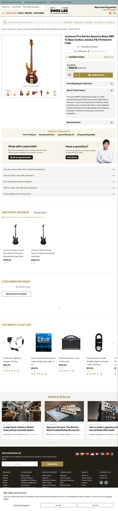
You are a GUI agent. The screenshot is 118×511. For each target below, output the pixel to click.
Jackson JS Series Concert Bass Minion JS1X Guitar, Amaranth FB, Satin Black (13, 253)
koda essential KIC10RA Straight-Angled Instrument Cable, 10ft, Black (97, 361)
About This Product (76, 90)
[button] (8, 93)
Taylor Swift (68, 22)
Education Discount (67, 480)
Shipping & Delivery (49, 480)
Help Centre (46, 475)
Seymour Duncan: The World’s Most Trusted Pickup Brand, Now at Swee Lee (63, 430)
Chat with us (72, 157)
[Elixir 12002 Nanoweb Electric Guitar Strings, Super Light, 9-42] (43, 343)
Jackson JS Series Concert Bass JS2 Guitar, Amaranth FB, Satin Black (43, 253)
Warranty (45, 487)
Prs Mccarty (98, 22)
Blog (61, 483)
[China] (108, 454)
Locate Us (103, 475)
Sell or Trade (46, 483)
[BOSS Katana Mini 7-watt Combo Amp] (71, 343)
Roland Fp (88, 22)
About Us (85, 475)
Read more (33, 434)
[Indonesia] (93, 454)
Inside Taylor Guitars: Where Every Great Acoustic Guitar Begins (19, 430)
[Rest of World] (113, 454)
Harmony (6, 487)
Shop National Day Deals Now (35, 2)
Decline (95, 505)
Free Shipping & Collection (79, 83)
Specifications (74, 122)
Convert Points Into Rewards (60, 2)
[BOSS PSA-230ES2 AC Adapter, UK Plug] (15, 343)
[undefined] (4, 22)
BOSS (5, 483)
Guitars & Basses (27, 478)
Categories (38, 13)
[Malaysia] (77, 454)
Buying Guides (65, 485)
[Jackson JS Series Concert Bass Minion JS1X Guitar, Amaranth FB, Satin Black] (15, 235)
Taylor (5, 485)
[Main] (59, 10)
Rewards (63, 475)
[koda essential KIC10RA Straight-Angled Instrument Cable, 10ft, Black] (99, 343)
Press (84, 485)
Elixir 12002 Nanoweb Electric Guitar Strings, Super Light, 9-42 (43, 361)
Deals (21, 13)
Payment (45, 478)
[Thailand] (103, 454)
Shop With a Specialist (31, 7)
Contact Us (6, 7)
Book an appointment (20, 157)
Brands (28, 13)
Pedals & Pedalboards (29, 483)
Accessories (25, 485)
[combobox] (32, 22)
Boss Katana (110, 22)
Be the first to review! (90, 46)
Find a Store (16, 7)
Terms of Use (86, 478)
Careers (84, 483)
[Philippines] (98, 454)
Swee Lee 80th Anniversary (12, 2)
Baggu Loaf (79, 22)
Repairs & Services (49, 485)
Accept (58, 505)
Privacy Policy (86, 480)
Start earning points (105, 7)
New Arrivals (25, 475)
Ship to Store (107, 57)
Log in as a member (109, 10)
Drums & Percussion (28, 487)
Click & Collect (65, 478)
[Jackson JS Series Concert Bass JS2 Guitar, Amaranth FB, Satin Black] (43, 235)
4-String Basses (11, 29)
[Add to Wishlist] (69, 75)
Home (4, 29)
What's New (11, 13)
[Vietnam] (88, 454)
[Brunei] (83, 454)
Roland (5, 478)
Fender (5, 475)
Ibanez (5, 480)
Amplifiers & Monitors (29, 480)
